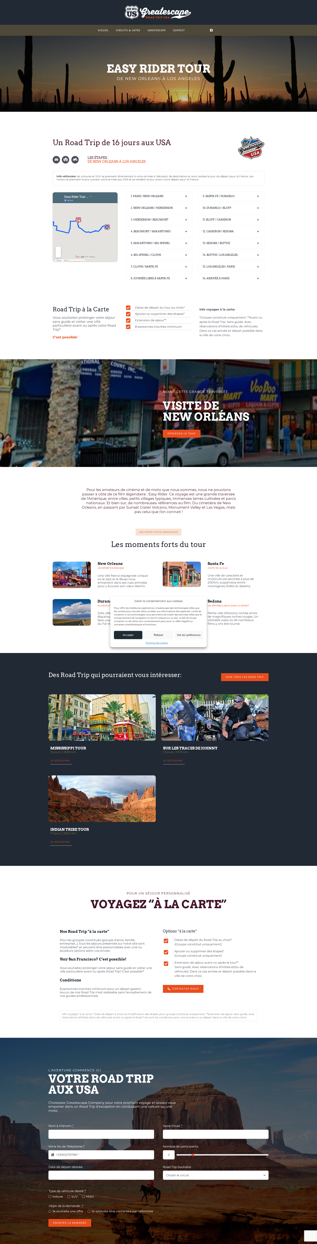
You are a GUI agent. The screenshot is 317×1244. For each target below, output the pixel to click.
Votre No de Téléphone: (66, 1146)
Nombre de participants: (181, 1146)
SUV (74, 1196)
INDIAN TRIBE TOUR (69, 829)
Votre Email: (172, 1126)
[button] (159, 196)
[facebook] (211, 30)
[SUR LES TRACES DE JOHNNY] (215, 717)
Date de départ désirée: (65, 1167)
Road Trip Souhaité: (177, 1167)
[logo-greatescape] (158, 7)
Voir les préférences (189, 634)
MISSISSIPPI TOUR (68, 748)
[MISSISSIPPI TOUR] (102, 717)
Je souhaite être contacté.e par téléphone (122, 1211)
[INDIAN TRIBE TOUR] (102, 798)
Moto (90, 1196)
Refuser (158, 634)
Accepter (128, 634)
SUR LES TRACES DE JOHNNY (190, 748)
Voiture (57, 1196)
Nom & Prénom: (61, 1126)
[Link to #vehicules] (56, 159)
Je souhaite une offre (67, 1211)
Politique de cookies (157, 642)
